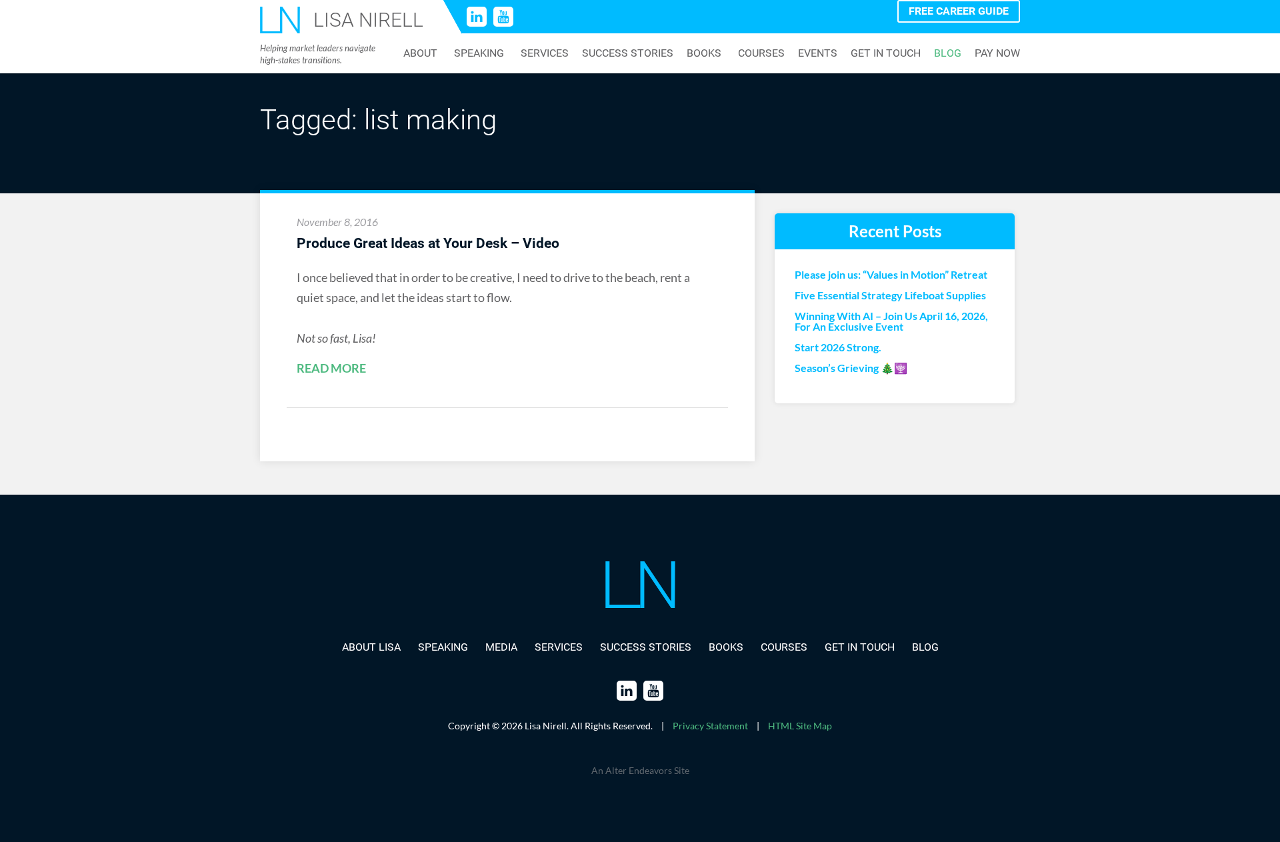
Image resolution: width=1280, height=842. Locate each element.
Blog (947, 53)
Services (545, 53)
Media (501, 647)
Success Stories (627, 53)
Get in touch (886, 53)
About (420, 53)
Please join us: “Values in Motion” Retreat (891, 274)
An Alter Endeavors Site (640, 770)
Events (817, 53)
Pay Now (997, 53)
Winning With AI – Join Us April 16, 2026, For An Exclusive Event (891, 321)
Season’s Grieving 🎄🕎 (851, 368)
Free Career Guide (959, 11)
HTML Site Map (800, 725)
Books (704, 53)
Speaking (479, 53)
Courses (761, 53)
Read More (331, 368)
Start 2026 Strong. (838, 347)
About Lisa (371, 647)
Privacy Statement (710, 725)
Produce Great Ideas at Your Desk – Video (428, 243)
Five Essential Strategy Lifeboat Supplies (890, 295)
